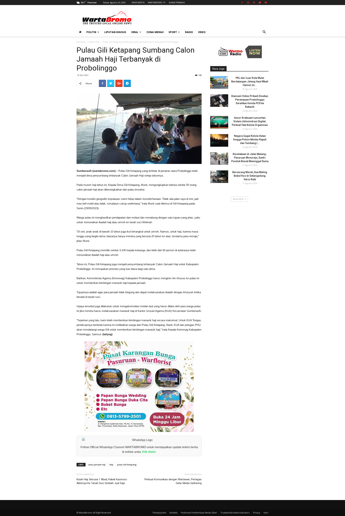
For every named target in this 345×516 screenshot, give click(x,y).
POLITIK (91, 32)
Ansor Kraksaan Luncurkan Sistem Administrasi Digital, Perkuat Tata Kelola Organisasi (250, 121)
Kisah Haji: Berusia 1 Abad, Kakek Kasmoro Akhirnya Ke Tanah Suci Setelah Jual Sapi (102, 481)
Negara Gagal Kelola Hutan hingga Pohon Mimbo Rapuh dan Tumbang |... (249, 139)
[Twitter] (260, 2)
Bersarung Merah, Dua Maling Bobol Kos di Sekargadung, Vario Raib (249, 176)
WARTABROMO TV (156, 2)
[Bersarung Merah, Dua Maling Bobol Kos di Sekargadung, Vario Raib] (219, 176)
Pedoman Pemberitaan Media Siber (199, 512)
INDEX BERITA (138, 2)
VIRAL (134, 32)
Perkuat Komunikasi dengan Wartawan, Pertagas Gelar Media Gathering (173, 481)
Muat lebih (238, 199)
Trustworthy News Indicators (235, 512)
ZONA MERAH (155, 32)
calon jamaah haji (96, 464)
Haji (111, 464)
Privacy (256, 512)
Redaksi (174, 512)
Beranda (81, 41)
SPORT (173, 32)
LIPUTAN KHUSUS (115, 32)
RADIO (189, 32)
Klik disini (148, 451)
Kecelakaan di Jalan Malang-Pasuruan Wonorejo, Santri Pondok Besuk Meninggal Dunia (249, 158)
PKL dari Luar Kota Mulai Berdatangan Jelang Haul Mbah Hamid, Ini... (249, 81)
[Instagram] (248, 2)
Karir (266, 512)
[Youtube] (265, 2)
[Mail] (254, 2)
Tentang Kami (159, 512)
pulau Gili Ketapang (127, 464)
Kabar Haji (94, 41)
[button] (264, 32)
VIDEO (202, 32)
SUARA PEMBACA (177, 2)
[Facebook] (242, 2)
